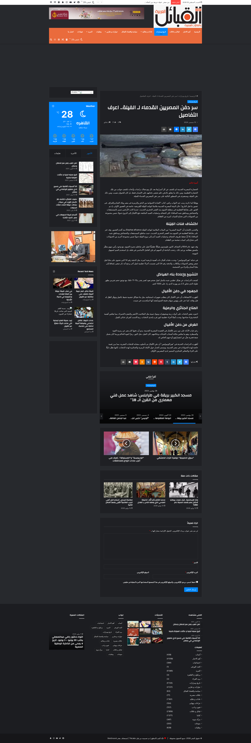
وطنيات (98, 32)
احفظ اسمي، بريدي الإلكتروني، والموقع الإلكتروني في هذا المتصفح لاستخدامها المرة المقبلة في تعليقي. (159, 582)
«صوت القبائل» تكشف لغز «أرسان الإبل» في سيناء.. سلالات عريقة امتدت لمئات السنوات (66, 203)
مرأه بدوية (196, 719)
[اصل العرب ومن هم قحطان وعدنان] (86, 166)
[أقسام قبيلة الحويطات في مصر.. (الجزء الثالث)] (86, 218)
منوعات (197, 723)
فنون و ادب (196, 707)
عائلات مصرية (195, 695)
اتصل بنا (71, 32)
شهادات (80, 32)
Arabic (75, 92)
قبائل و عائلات (174, 32)
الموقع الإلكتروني (143, 572)
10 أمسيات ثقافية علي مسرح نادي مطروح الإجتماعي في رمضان (65, 189)
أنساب (198, 655)
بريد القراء (196, 679)
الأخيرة (73, 153)
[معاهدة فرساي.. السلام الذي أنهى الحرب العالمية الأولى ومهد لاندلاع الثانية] (118, 489)
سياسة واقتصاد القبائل (129, 32)
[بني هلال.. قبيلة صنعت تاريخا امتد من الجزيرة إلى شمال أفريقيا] (157, 624)
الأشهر (89, 153)
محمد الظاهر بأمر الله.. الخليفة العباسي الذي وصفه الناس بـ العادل (151, 501)
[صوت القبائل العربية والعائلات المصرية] (178, 16)
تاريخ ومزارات (161, 32)
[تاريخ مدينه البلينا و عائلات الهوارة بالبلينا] (86, 178)
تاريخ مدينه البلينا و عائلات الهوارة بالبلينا (67, 176)
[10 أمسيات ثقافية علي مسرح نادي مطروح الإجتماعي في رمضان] (86, 190)
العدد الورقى (195, 667)
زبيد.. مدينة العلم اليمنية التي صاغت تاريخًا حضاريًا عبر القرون (62, 323)
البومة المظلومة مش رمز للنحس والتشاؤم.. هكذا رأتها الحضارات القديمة (151, 397)
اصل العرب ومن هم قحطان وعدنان (66, 164)
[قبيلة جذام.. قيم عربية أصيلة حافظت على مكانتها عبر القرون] (83, 283)
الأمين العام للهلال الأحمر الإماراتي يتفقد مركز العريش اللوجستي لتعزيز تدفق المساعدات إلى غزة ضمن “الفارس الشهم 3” (68, 640)
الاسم (195, 562)
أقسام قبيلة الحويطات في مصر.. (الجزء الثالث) (66, 216)
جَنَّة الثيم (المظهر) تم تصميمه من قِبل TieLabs (146, 738)
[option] (151, 397)
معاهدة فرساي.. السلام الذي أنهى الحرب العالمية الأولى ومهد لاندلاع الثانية (119, 502)
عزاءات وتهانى (194, 703)
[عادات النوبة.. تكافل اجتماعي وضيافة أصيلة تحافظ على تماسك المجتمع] (83, 312)
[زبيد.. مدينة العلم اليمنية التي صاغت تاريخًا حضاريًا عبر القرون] (62, 312)
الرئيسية (197, 32)
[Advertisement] (125, 64)
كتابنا (198, 715)
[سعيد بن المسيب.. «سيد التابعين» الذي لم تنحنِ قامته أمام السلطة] (133, 641)
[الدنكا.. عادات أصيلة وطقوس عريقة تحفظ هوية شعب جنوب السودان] (133, 624)
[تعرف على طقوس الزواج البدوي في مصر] (145, 640)
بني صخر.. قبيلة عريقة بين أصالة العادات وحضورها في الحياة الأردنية (145, 2)
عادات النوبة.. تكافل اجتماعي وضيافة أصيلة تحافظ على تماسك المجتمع (84, 325)
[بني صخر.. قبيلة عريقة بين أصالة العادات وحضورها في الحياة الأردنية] (62, 283)
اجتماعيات (196, 663)
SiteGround (112, 738)
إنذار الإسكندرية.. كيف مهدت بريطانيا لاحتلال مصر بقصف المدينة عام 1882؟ (184, 502)
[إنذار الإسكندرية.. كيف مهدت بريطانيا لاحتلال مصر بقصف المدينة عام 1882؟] (183, 489)
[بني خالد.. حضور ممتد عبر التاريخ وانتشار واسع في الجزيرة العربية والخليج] (133, 632)
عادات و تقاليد (147, 32)
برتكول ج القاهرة (193, 675)
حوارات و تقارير (112, 32)
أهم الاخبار (186, 32)
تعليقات (57, 153)
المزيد (90, 32)
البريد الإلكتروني (191, 572)
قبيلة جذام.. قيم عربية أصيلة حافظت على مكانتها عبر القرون (84, 294)
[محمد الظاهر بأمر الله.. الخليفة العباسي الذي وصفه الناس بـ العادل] (150, 489)
